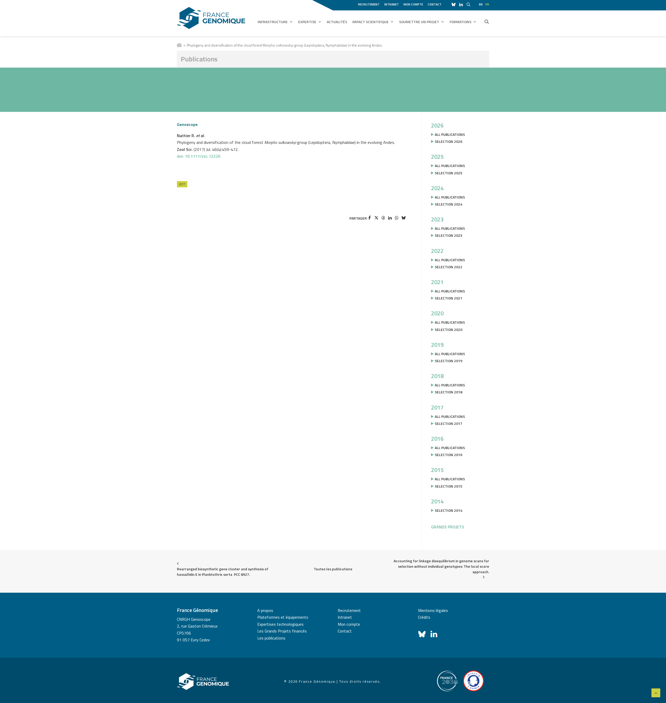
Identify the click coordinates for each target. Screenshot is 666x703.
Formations (460, 21)
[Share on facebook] (370, 218)
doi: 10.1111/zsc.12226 (198, 156)
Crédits (424, 617)
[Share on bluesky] (403, 218)
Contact (434, 4)
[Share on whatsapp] (397, 218)
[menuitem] (369, 4)
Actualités (337, 21)
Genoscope (187, 124)
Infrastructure (273, 21)
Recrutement (369, 4)
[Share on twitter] (376, 218)
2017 (182, 184)
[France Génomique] (211, 18)
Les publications (271, 638)
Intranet (391, 4)
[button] (486, 21)
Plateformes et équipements (282, 617)
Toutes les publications (333, 569)
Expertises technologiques (280, 624)
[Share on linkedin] (390, 218)
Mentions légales (433, 610)
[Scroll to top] (655, 692)
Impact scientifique (370, 21)
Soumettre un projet (419, 21)
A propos (265, 610)
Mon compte (413, 4)
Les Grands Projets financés (282, 631)
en (481, 4)
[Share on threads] (383, 218)
